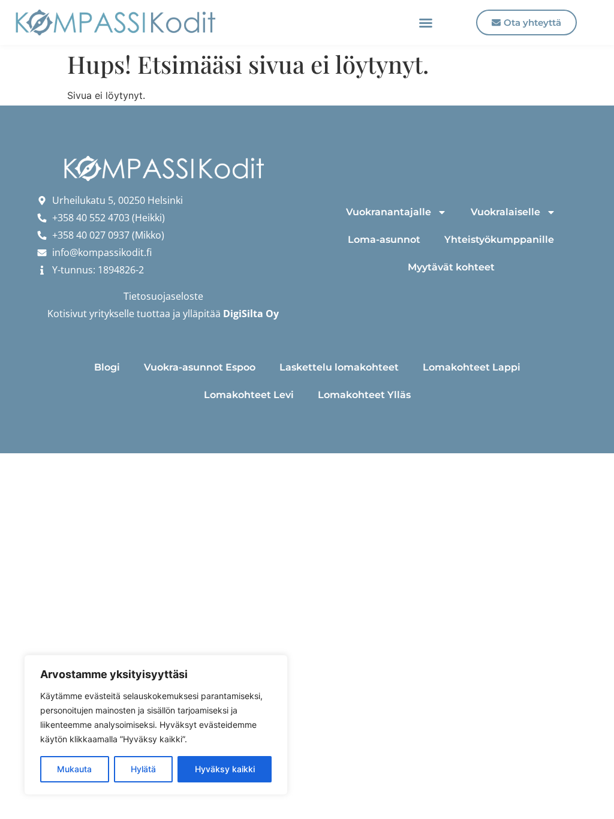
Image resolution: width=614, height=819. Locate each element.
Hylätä (143, 769)
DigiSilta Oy (251, 313)
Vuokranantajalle (388, 212)
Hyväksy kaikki (225, 769)
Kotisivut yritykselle (90, 313)
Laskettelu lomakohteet (339, 367)
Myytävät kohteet (451, 267)
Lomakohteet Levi (249, 395)
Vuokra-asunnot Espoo (199, 367)
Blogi (107, 367)
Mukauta (74, 769)
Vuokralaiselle (505, 212)
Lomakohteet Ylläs (364, 395)
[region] (156, 725)
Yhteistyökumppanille (499, 239)
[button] (426, 23)
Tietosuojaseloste (163, 296)
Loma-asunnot (384, 239)
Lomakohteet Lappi (471, 367)
